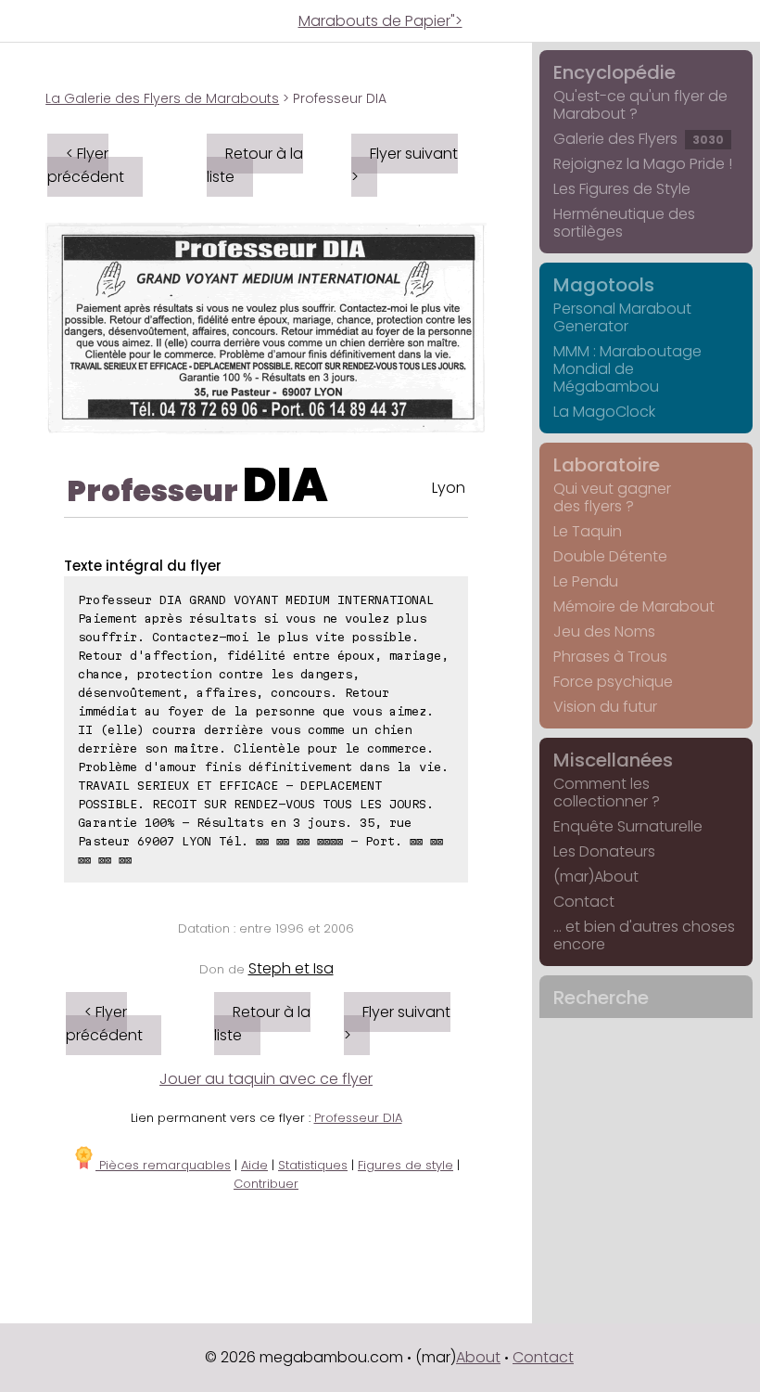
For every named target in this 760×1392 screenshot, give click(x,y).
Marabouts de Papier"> (380, 21)
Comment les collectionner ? (606, 792)
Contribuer (266, 1183)
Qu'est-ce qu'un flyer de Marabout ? (640, 104)
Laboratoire (606, 465)
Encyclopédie (614, 72)
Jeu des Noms (604, 631)
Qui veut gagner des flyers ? (612, 497)
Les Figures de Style (621, 189)
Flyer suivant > (404, 165)
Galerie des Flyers (638, 138)
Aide (254, 1165)
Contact (583, 901)
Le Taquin (587, 531)
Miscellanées (613, 760)
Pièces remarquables (163, 1165)
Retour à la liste (255, 165)
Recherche (601, 998)
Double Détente (610, 556)
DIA (285, 485)
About (478, 1357)
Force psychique (613, 681)
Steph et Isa (291, 968)
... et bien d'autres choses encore (644, 935)
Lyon (448, 487)
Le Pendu (585, 581)
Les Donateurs (604, 851)
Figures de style (405, 1165)
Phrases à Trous (610, 656)
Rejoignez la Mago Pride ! (642, 163)
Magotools (603, 285)
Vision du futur (605, 706)
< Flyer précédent (85, 165)
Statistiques (313, 1165)
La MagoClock (604, 411)
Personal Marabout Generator (622, 317)
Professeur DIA (358, 1118)
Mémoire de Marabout (634, 606)
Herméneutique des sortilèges (624, 222)
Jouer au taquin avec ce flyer (266, 1078)
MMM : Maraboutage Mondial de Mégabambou (627, 369)
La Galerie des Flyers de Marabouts (162, 98)
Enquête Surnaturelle (628, 826)
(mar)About (596, 876)
